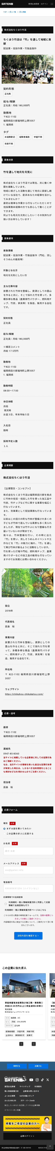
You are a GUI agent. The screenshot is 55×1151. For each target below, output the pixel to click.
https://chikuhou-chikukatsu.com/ (24, 694)
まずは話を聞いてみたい (18, 828)
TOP (5, 12)
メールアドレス (14, 863)
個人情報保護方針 (23, 910)
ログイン (44, 4)
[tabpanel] (24, 1006)
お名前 (10, 843)
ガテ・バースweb (28, 1101)
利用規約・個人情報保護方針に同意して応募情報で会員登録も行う (29, 903)
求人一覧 (12, 12)
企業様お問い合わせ (31, 1091)
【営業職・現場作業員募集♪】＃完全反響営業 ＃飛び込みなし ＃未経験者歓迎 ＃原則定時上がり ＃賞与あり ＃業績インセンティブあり (24, 1005)
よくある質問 (10, 1096)
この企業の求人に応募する (20, 834)
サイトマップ (25, 1087)
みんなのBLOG (10, 1101)
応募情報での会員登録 (13, 897)
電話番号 (7, 882)
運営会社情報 (10, 1087)
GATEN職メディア (27, 1096)
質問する (16, 1066)
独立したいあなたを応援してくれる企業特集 (22, 1105)
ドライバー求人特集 (12, 1110)
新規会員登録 (33, 4)
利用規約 (9, 910)
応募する (38, 1066)
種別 (8, 823)
